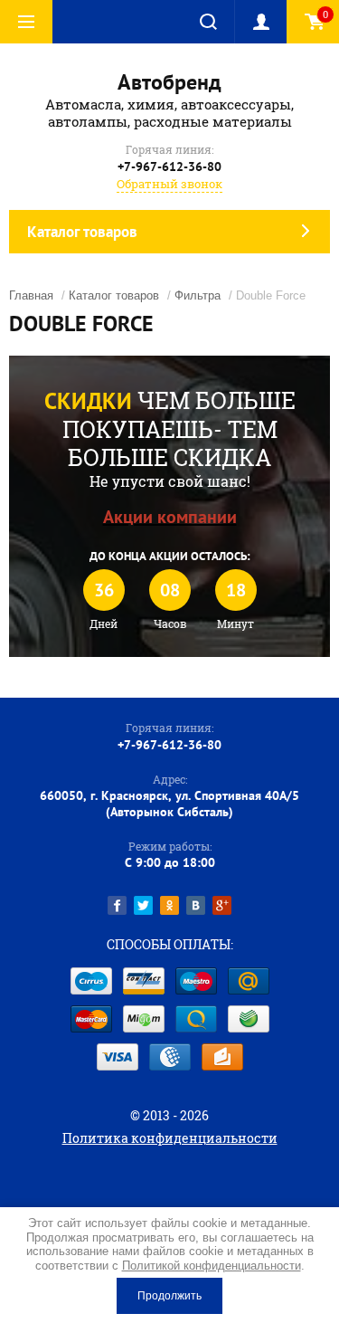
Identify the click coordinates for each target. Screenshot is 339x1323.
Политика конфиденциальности (170, 1138)
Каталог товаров (114, 295)
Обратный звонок (169, 184)
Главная (31, 295)
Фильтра (197, 295)
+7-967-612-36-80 (169, 166)
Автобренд (169, 82)
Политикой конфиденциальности (211, 1265)
